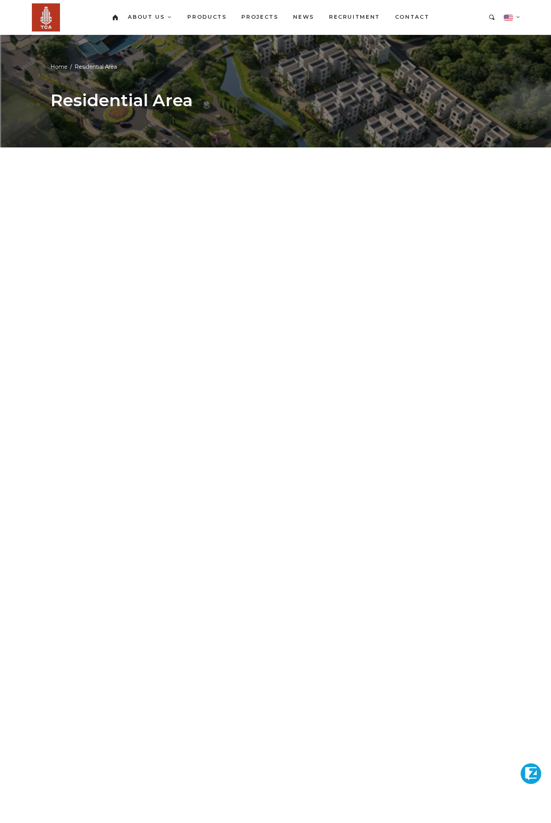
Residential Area (96, 66)
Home (59, 66)
